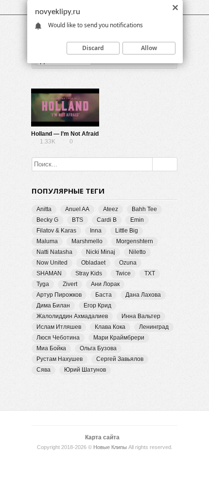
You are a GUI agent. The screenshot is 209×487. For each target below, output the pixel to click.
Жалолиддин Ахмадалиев (72, 316)
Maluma (47, 241)
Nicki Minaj (100, 252)
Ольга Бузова (98, 348)
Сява (43, 369)
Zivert (70, 284)
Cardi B (107, 219)
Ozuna (128, 262)
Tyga (42, 284)
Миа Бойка (51, 348)
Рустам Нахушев (59, 359)
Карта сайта (102, 437)
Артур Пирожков (59, 294)
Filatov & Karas (56, 230)
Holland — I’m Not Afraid (65, 133)
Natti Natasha (54, 252)
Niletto (137, 252)
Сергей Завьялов (119, 359)
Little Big (126, 230)
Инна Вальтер (141, 316)
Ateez (110, 209)
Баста (103, 294)
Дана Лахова (143, 294)
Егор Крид (97, 305)
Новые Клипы (110, 447)
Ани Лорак (105, 284)
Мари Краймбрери (118, 337)
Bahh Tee (144, 209)
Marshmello (87, 241)
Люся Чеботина (58, 337)
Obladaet (93, 262)
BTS (77, 219)
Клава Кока (110, 327)
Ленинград (154, 327)
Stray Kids (88, 273)
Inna (96, 230)
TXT (149, 273)
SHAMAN (49, 273)
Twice (123, 273)
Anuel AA (77, 209)
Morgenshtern (134, 241)
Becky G (47, 219)
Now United (52, 262)
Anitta (44, 209)
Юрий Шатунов (85, 369)
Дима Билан (53, 305)
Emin (137, 219)
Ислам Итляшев (58, 327)
